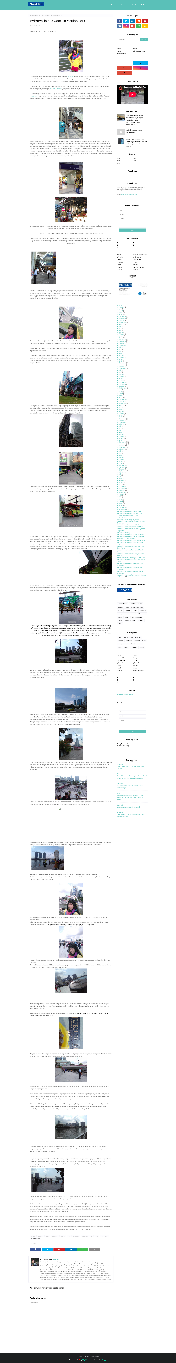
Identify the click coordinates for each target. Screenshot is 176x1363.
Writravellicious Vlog (123, 533)
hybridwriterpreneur (139, 51)
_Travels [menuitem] (119, 259)
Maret (121, 311)
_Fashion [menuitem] (135, 265)
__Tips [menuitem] (135, 262)
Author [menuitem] (113, 5)
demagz (119, 48)
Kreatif (133, 644)
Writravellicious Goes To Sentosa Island (130, 527)
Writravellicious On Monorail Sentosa (129, 525)
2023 (120, 361)
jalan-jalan (55, 1236)
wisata (96, 1236)
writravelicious (121, 53)
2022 (118, 158)
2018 (118, 163)
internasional (142, 614)
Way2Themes (86, 1360)
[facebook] (119, 21)
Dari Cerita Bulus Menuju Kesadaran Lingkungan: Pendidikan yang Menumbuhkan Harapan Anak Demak (135, 120)
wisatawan (34, 96)
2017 (120, 484)
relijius (120, 624)
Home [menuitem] (106, 5)
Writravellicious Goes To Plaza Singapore (130, 536)
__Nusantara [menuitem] (137, 259)
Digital (135, 610)
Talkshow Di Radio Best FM (126, 538)
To (91, 1236)
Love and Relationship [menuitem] (140, 254)
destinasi (70, 76)
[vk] (119, 26)
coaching (127, 610)
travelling (120, 640)
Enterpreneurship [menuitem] (138, 267)
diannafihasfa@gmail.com (129, 194)
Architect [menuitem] (144, 5)
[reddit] (138, 21)
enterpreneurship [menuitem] (138, 670)
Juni (120, 309)
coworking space (130, 620)
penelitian (134, 647)
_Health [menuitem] (119, 267)
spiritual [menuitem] (119, 670)
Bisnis (144, 640)
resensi (133, 614)
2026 (120, 305)
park (69, 1236)
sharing (120, 610)
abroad (38, 15)
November (122, 319)
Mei (120, 330)
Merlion (63, 1236)
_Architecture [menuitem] (137, 257)
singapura (85, 1236)
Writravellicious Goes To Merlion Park (129, 513)
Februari (121, 334)
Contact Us (95, 1356)
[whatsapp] (138, 26)
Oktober (121, 320)
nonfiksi (142, 647)
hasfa (119, 51)
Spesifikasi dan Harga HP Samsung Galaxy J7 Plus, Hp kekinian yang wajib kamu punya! (136, 142)
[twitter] (126, 21)
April (120, 353)
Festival (127, 617)
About (87, 1356)
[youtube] (132, 26)
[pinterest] (145, 21)
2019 (134, 161)
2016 (120, 506)
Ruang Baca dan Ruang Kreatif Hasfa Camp (124, 745)
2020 (118, 161)
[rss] (145, 26)
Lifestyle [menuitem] (135, 658)
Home (80, 1356)
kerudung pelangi (56, 89)
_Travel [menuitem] (135, 660)
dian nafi (34, 25)
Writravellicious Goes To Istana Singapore (131, 534)
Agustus (121, 307)
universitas (143, 610)
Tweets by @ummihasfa (125, 694)
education (133, 604)
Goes (47, 1236)
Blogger (104, 1360)
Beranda (32, 15)
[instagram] (126, 26)
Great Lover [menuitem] (125, 5)
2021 (134, 158)
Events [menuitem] (134, 5)
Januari (121, 313)
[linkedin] (132, 21)
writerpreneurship (123, 614)
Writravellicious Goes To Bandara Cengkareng (132, 540)
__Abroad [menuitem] (120, 262)
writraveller (104, 1236)
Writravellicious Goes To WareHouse (129, 511)
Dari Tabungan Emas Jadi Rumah (128, 519)
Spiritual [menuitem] (119, 270)
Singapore (76, 1236)
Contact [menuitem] (135, 270)
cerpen (140, 644)
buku (119, 637)
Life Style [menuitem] (120, 257)
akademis (140, 620)
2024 (120, 338)
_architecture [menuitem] (121, 660)
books (120, 617)
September (122, 322)
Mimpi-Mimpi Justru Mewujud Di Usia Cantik (131, 558)
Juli (120, 326)
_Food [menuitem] (119, 265)
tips (127, 607)
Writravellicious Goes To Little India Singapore (132, 575)
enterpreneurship (137, 617)
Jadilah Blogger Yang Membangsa (134, 131)
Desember (122, 317)
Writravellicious (35, 1238)
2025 (120, 315)
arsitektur (121, 607)
